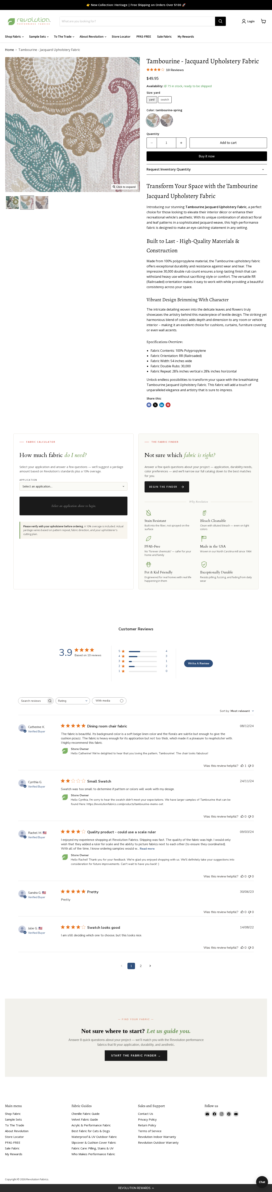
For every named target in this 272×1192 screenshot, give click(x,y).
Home (9, 50)
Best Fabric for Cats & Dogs (90, 1131)
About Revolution (92, 36)
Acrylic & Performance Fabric (91, 1125)
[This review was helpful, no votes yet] (242, 816)
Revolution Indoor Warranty (157, 1137)
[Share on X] (155, 405)
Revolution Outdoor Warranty (158, 1142)
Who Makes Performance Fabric (93, 1154)
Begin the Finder (163, 486)
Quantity (153, 133)
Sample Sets (37, 36)
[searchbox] (32, 701)
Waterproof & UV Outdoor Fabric (94, 1137)
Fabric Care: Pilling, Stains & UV (92, 1148)
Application (28, 479)
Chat (262, 1182)
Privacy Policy (147, 1119)
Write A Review (198, 663)
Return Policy (147, 1125)
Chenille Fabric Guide (85, 1114)
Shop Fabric (13, 36)
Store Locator (121, 36)
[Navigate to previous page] (121, 966)
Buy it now (207, 156)
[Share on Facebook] (149, 405)
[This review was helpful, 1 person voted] (242, 766)
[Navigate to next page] (150, 966)
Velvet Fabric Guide (84, 1119)
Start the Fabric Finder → (136, 1055)
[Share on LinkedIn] (161, 405)
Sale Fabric (164, 36)
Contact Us (145, 1114)
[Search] (220, 21)
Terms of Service (149, 1131)
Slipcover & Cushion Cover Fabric (93, 1142)
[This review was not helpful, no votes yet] (249, 766)
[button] (136, 1188)
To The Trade (63, 36)
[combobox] (73, 700)
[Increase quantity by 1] (181, 142)
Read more (147, 849)
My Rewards (186, 36)
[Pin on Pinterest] (168, 405)
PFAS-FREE (143, 36)
